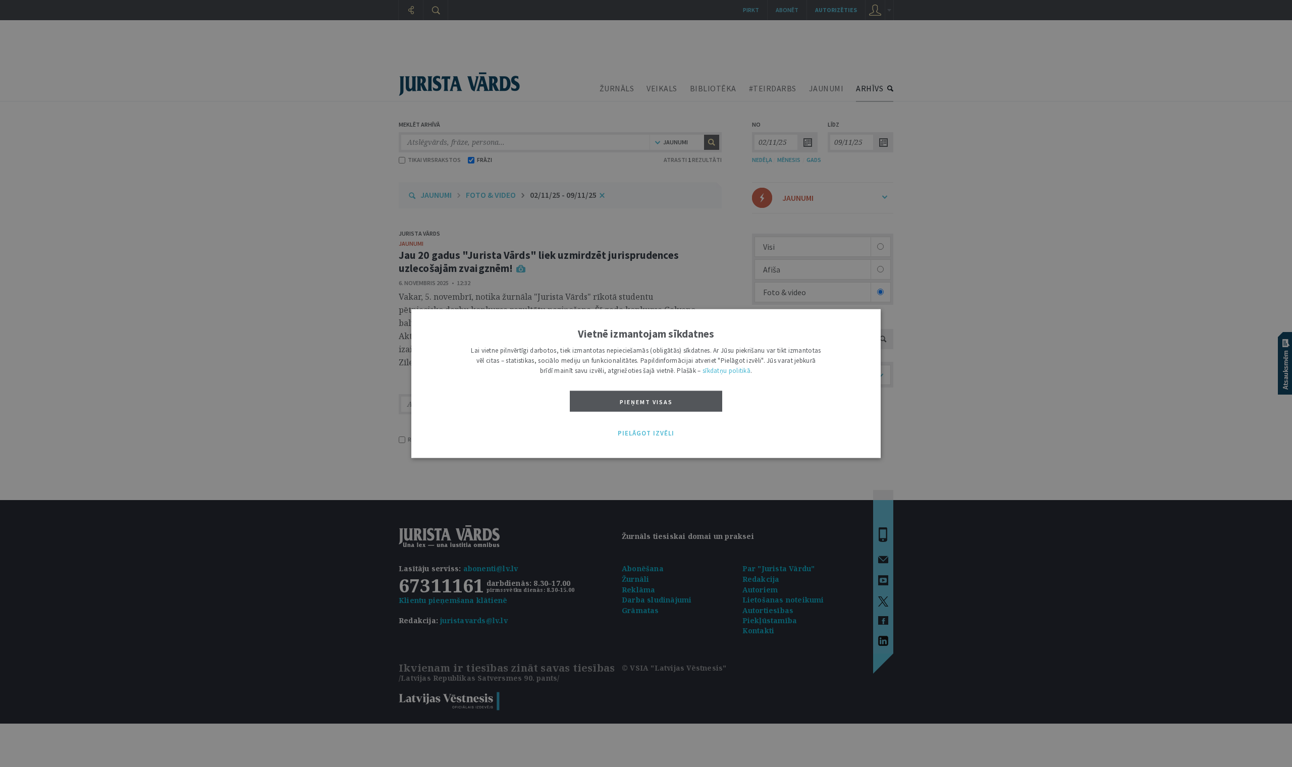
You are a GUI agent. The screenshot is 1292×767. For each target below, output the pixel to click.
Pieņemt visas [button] (646, 402)
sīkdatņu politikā (726, 370)
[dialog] (646, 383)
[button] (646, 433)
